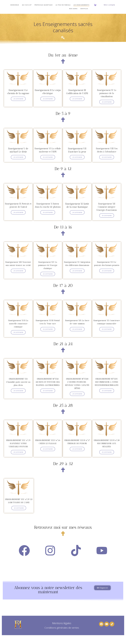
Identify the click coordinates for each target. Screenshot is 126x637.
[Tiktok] (111, 624)
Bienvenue (15, 5)
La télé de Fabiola (63, 5)
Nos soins (73, 9)
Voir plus (84, 9)
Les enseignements (81, 5)
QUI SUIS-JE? (27, 5)
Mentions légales (61, 623)
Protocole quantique (43, 5)
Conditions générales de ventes (61, 627)
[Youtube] (106, 624)
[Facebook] (101, 624)
